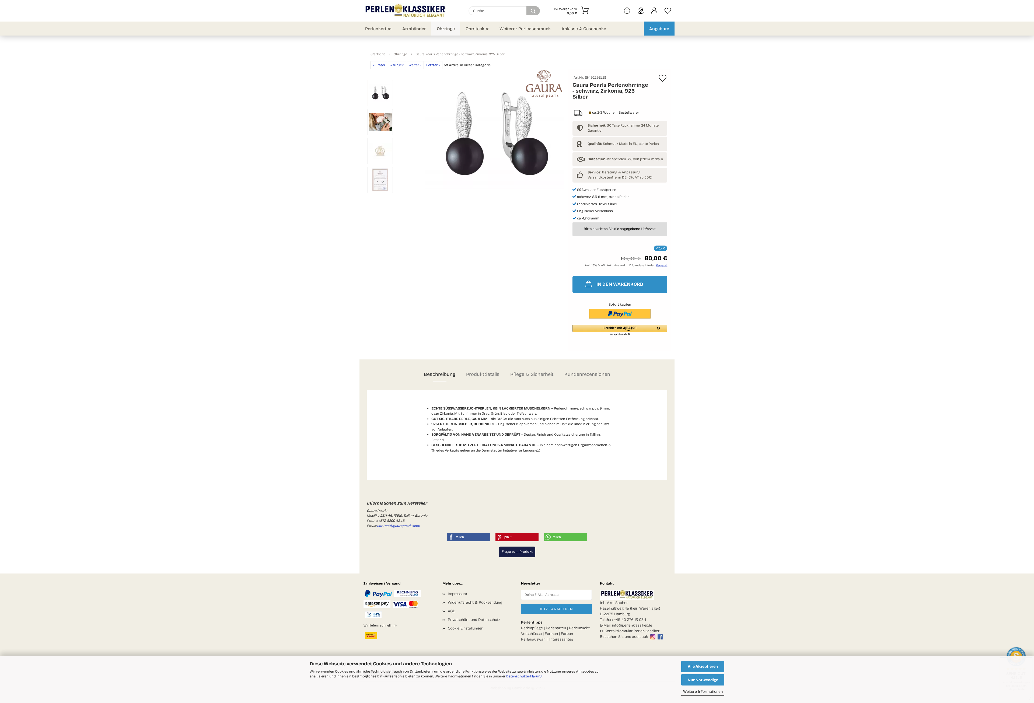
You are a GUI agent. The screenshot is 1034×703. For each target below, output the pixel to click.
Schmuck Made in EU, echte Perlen (623, 144)
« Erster (379, 65)
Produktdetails (482, 374)
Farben (567, 633)
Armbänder (414, 28)
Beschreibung (439, 374)
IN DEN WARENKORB (619, 284)
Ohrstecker (477, 28)
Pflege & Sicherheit (532, 374)
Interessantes (561, 639)
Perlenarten (556, 628)
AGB (451, 611)
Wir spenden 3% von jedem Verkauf (625, 159)
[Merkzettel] (668, 11)
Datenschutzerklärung (524, 676)
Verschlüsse (531, 633)
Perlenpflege (532, 628)
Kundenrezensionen (587, 374)
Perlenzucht (579, 628)
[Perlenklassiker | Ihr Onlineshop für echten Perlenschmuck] (407, 11)
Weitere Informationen (703, 691)
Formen (551, 633)
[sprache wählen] (641, 11)
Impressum (457, 594)
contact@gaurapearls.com (398, 526)
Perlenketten (378, 28)
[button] (654, 11)
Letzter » (433, 65)
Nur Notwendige (703, 680)
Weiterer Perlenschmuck (525, 28)
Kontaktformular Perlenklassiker (632, 631)
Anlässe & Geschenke (583, 28)
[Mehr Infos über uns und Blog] (627, 11)
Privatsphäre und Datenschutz (474, 619)
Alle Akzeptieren (703, 666)
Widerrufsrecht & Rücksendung (475, 602)
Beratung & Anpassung (614, 172)
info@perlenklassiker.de (632, 625)
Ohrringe (446, 28)
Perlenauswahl (533, 639)
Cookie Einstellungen (465, 628)
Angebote (659, 28)
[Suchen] (533, 10)
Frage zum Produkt (517, 552)
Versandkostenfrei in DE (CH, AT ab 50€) (620, 177)
